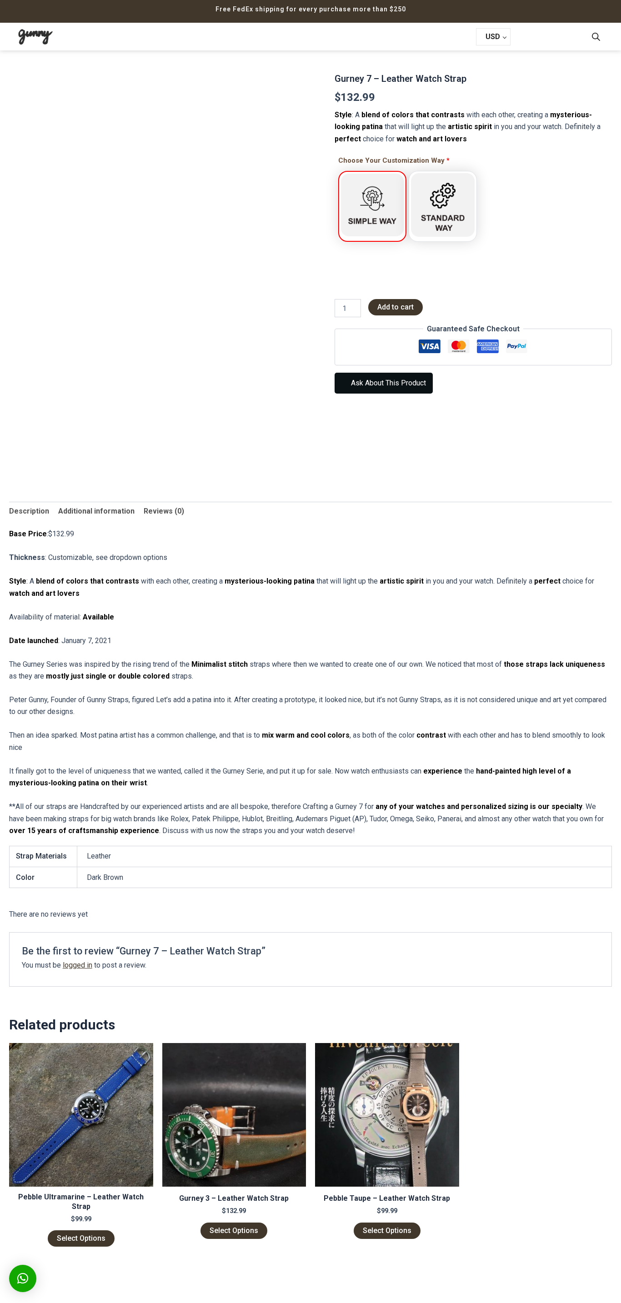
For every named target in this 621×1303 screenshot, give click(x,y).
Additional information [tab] (96, 511)
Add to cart (395, 307)
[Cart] (530, 37)
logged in (77, 965)
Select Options (81, 1238)
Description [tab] (29, 511)
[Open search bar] (596, 37)
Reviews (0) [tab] (164, 511)
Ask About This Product (387, 383)
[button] (22, 1278)
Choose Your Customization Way (394, 160)
